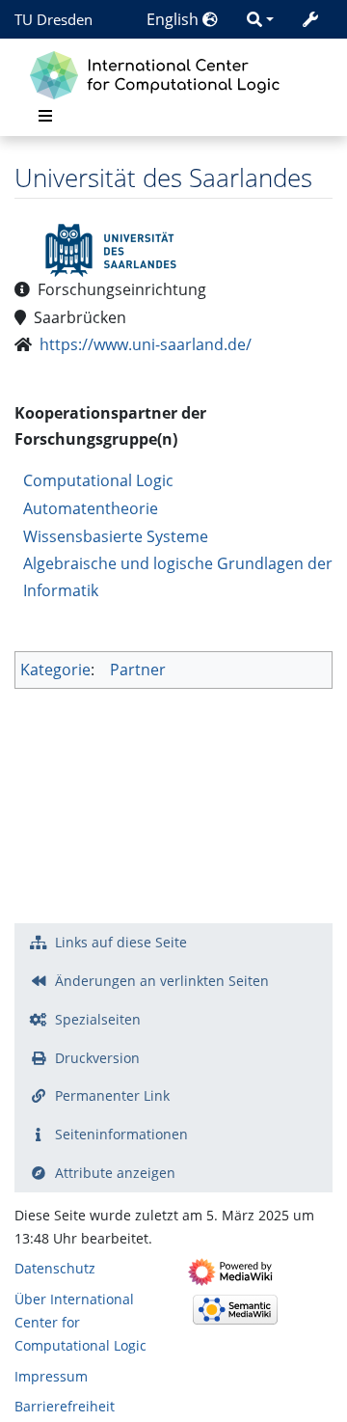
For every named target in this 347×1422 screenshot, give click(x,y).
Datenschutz (54, 1268)
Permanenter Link (112, 1095)
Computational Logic (98, 480)
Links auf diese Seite (121, 942)
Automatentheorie (90, 508)
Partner (138, 669)
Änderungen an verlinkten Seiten (162, 980)
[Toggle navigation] (45, 115)
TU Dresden (53, 19)
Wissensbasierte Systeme (115, 536)
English (174, 19)
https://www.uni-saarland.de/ (146, 344)
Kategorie (55, 669)
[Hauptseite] (159, 73)
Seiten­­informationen (121, 1134)
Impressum (51, 1376)
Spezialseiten (98, 1019)
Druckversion (97, 1058)
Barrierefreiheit (64, 1406)
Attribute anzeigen (115, 1172)
